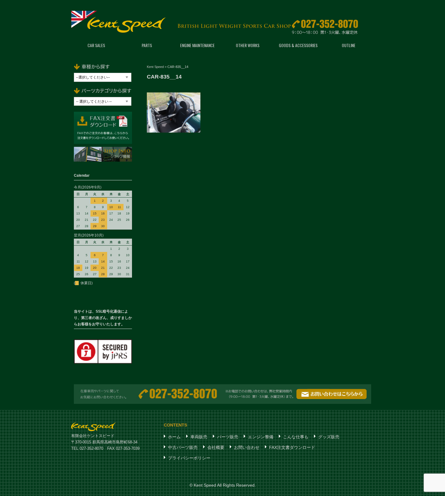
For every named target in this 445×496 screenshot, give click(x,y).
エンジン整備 (260, 436)
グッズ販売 (328, 436)
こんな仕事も (295, 436)
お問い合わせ (246, 447)
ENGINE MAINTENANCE (197, 45)
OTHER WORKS (247, 45)
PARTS (147, 45)
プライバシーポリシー (189, 458)
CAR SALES (96, 45)
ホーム (174, 436)
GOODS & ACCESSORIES (298, 45)
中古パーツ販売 (183, 447)
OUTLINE (348, 45)
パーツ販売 (227, 436)
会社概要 (215, 447)
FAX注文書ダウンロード (292, 447)
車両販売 (198, 436)
